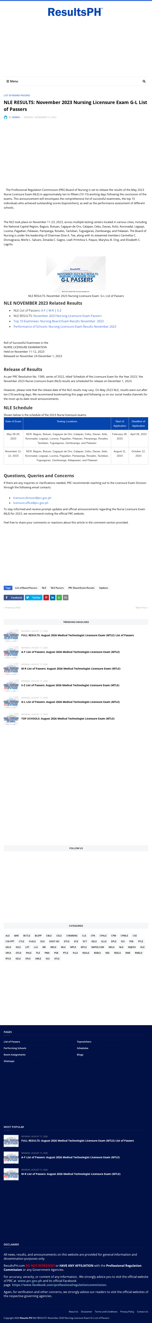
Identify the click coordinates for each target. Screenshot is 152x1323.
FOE (131, 941)
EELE (94, 941)
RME (127, 952)
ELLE (104, 941)
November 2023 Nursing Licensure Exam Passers (67, 316)
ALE (8, 935)
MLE (63, 947)
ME (44, 947)
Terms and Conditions (106, 1311)
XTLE (57, 958)
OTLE (18, 952)
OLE (142, 947)
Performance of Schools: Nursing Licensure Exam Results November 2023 (65, 327)
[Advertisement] (76, 45)
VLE (48, 958)
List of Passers (12, 1041)
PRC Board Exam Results (81, 587)
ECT (85, 941)
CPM (113, 935)
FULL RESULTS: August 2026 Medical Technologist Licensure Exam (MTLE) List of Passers (77, 635)
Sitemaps (9, 1061)
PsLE (75, 952)
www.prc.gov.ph (30, 1281)
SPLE (28, 958)
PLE (38, 952)
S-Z (59, 310)
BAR (16, 935)
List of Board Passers (17, 95)
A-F (43, 310)
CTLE (21, 941)
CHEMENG (71, 935)
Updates (103, 587)
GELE (8, 947)
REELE (117, 952)
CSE (135, 935)
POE (56, 952)
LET (27, 947)
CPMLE (124, 935)
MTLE (84, 947)
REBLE (97, 952)
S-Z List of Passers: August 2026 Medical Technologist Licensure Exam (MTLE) (70, 685)
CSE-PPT (10, 941)
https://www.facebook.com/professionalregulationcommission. (60, 1285)
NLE (44, 587)
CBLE (49, 935)
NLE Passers (57, 587)
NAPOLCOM (97, 947)
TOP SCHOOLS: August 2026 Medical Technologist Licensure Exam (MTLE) (68, 718)
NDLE (112, 947)
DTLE (67, 941)
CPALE (103, 935)
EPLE (113, 941)
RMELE (138, 952)
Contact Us (142, 1311)
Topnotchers (84, 1041)
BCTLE (26, 935)
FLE (123, 941)
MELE (53, 947)
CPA (93, 935)
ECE (76, 941)
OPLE (8, 952)
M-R (51, 310)
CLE (84, 935)
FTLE (140, 941)
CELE (59, 935)
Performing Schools (15, 1048)
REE (107, 952)
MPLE (73, 947)
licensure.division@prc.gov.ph (32, 498)
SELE (18, 958)
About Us (73, 1311)
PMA (47, 952)
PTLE (65, 952)
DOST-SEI (54, 941)
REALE (85, 952)
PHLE (29, 952)
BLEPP (38, 935)
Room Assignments (14, 1054)
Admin (16, 117)
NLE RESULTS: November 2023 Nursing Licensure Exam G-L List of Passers (71, 1317)
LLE (36, 947)
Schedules (82, 1048)
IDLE (18, 947)
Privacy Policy (127, 1311)
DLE (42, 941)
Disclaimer (86, 1311)
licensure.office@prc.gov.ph (30, 503)
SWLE (38, 958)
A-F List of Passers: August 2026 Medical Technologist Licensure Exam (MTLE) (70, 652)
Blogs (80, 1054)
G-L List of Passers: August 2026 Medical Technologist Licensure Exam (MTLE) (70, 702)
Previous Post (13, 607)
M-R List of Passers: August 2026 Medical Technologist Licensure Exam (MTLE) (70, 668)
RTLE (8, 958)
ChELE (32, 941)
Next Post (141, 607)
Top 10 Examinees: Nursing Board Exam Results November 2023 (59, 321)
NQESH (132, 947)
